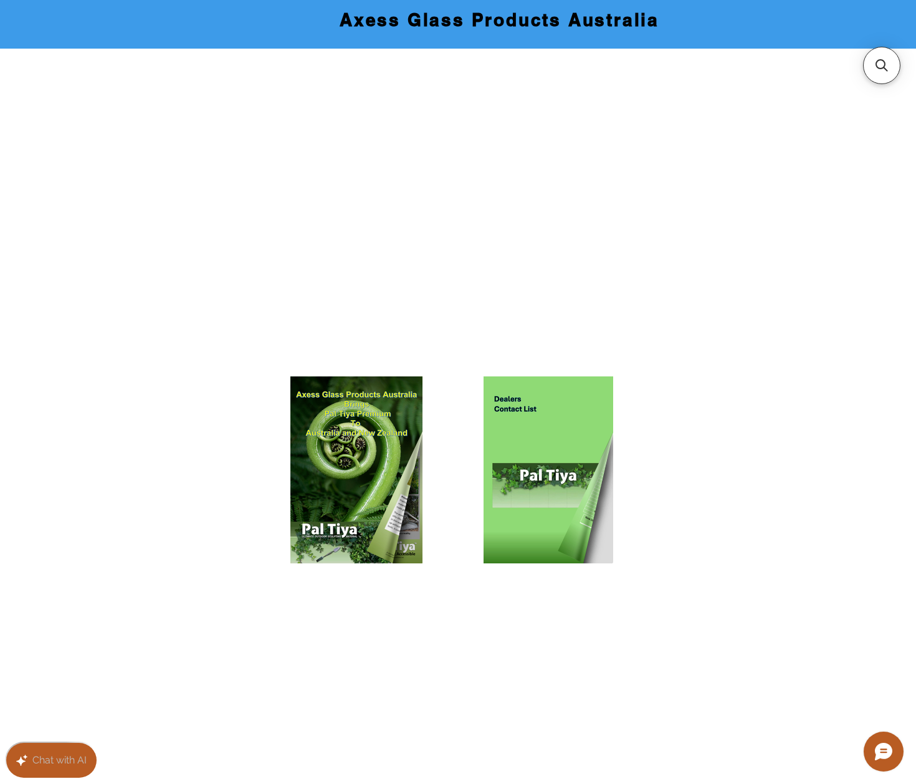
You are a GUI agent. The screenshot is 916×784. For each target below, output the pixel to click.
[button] (881, 65)
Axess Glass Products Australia (499, 19)
